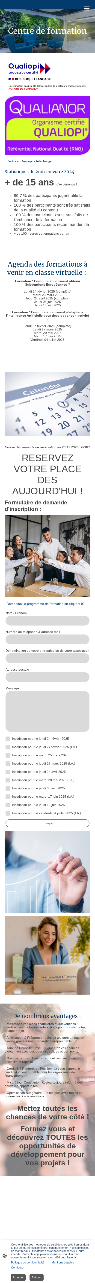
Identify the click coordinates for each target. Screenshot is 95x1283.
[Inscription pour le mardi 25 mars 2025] (8, 755)
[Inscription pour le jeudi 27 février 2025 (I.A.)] (8, 747)
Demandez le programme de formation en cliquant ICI (46, 604)
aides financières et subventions (52, 1024)
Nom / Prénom (16, 613)
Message (12, 688)
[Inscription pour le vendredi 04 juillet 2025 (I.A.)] (8, 813)
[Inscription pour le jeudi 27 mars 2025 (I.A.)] (8, 763)
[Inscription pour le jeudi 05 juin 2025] (8, 788)
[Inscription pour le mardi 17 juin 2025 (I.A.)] (8, 796)
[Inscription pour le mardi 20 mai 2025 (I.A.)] (8, 780)
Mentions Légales (63, 1262)
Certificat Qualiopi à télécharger (30, 161)
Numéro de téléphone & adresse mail (33, 632)
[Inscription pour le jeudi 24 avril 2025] (8, 772)
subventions (49, 1027)
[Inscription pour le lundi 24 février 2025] (8, 739)
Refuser (37, 1277)
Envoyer (47, 823)
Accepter (18, 1277)
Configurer (17, 1267)
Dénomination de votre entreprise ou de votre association (47, 650)
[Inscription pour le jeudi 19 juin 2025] (8, 805)
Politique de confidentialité (27, 1262)
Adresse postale (17, 669)
